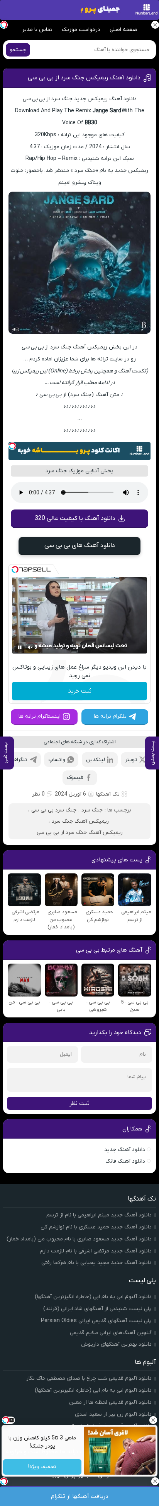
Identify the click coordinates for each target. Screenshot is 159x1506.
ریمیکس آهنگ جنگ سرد (80, 821)
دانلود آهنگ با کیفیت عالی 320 (75, 518)
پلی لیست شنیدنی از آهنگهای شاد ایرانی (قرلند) (97, 1308)
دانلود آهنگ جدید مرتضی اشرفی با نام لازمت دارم (96, 1251)
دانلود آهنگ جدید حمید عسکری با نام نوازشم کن (96, 1227)
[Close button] (153, 1420)
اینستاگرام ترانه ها (40, 716)
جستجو (18, 49)
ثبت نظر (79, 1103)
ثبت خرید (79, 691)
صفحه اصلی (123, 29)
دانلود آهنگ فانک (125, 1161)
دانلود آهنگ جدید (124, 1149)
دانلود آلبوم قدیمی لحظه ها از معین (110, 1402)
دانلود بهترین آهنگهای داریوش (116, 1344)
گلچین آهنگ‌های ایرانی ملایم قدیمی (111, 1332)
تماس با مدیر (37, 29)
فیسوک (75, 777)
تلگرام (20, 759)
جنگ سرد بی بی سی (53, 810)
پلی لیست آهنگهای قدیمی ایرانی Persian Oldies (96, 1320)
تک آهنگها (108, 794)
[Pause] (19, 647)
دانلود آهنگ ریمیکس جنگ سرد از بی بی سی (84, 78)
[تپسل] (12, 446)
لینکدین (95, 759)
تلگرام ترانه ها (110, 716)
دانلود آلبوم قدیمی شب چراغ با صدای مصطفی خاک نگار (89, 1378)
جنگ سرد (92, 810)
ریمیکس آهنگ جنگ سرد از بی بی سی (80, 832)
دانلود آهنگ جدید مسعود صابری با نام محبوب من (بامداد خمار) (79, 1239)
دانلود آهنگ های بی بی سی (79, 545)
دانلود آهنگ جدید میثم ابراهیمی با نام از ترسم (99, 1215)
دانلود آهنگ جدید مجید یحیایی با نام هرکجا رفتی (96, 1262)
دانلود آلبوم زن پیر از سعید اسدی (113, 1414)
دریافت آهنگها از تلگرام (79, 1496)
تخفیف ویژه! (42, 1467)
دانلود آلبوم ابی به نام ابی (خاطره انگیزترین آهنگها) (93, 1296)
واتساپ (57, 759)
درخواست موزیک (81, 29)
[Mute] (30, 647)
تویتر (131, 759)
